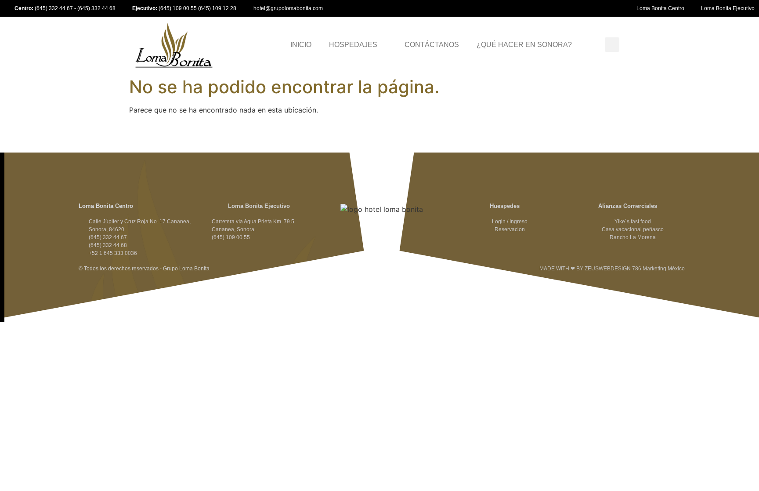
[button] (612, 44)
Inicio (300, 44)
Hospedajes (353, 44)
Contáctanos (432, 44)
